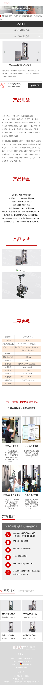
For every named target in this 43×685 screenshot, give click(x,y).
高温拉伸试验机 (8, 635)
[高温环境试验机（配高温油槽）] (11, 605)
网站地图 (19, 667)
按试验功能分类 (27, 16)
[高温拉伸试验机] (11, 627)
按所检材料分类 (22, 30)
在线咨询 (35, 85)
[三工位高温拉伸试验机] (32, 605)
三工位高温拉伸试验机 (32, 614)
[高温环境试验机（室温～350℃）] (32, 627)
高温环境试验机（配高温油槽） (15, 614)
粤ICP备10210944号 (24, 661)
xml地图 (24, 667)
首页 (11, 16)
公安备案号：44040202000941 (21, 664)
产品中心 (17, 16)
